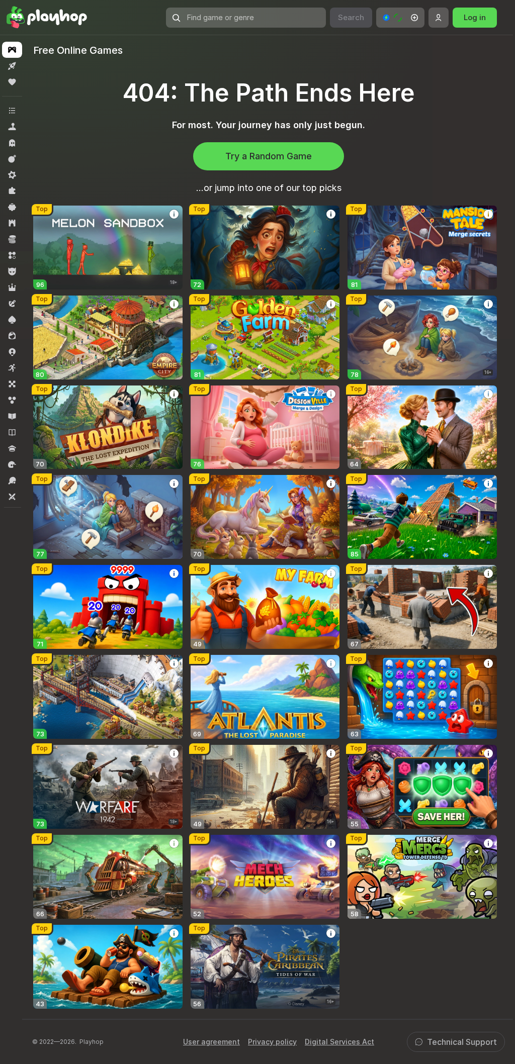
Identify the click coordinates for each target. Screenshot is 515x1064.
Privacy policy (272, 1041)
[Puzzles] (12, 191)
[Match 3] (12, 255)
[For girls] (12, 336)
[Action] (12, 159)
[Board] (12, 384)
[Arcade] (12, 368)
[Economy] (12, 239)
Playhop (91, 1041)
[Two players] (12, 497)
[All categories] (12, 111)
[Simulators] (12, 127)
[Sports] (12, 480)
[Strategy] (12, 223)
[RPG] (12, 287)
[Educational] (12, 416)
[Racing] (12, 464)
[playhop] (47, 17)
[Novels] (12, 432)
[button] (400, 18)
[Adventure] (12, 304)
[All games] (12, 50)
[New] (12, 66)
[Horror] (12, 143)
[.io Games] (12, 352)
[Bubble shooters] (12, 400)
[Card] (12, 320)
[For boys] (12, 271)
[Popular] (12, 82)
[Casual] (12, 207)
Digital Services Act (339, 1041)
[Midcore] (12, 175)
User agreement (211, 1041)
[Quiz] (12, 448)
